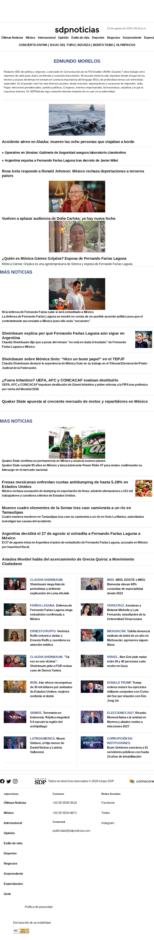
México (30, 37)
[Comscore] (142, 781)
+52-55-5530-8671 (65, 812)
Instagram (107, 823)
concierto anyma (33, 45)
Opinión (63, 37)
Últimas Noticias (12, 37)
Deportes (98, 37)
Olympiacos (125, 45)
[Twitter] (8, 781)
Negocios (113, 37)
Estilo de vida (80, 37)
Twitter (105, 812)
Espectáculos (13, 883)
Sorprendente (132, 37)
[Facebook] (2, 781)
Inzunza (83, 45)
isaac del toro (62, 45)
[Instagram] (15, 781)
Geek (7, 894)
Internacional (46, 37)
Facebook (107, 802)
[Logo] (77, 30)
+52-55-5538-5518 (65, 802)
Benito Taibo (103, 45)
